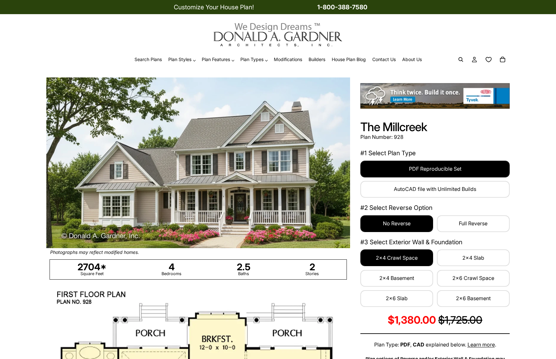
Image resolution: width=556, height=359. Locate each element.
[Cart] (503, 60)
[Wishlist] (488, 60)
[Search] (461, 60)
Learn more (481, 344)
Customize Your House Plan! (214, 7)
